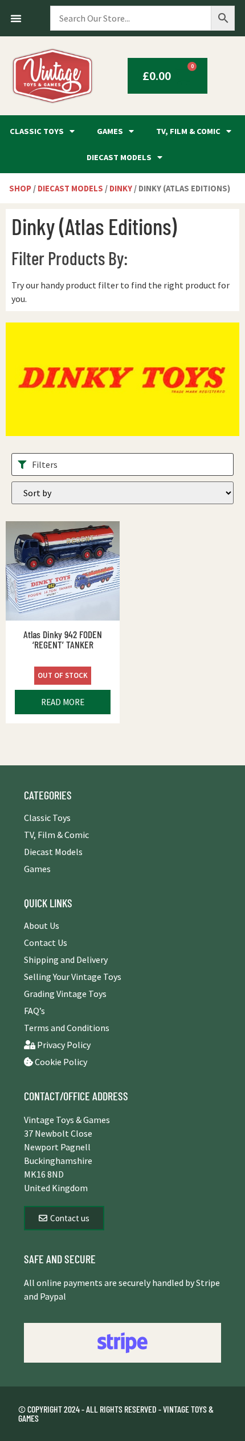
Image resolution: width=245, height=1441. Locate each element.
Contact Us (45, 942)
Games (110, 131)
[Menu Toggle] (16, 18)
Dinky (120, 188)
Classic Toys (37, 131)
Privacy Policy (63, 1044)
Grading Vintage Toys (65, 993)
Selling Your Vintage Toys (72, 976)
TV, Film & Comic (188, 131)
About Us (41, 925)
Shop (20, 188)
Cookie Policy (60, 1061)
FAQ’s (34, 1010)
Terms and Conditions (66, 1027)
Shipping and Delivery (66, 959)
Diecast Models (119, 157)
